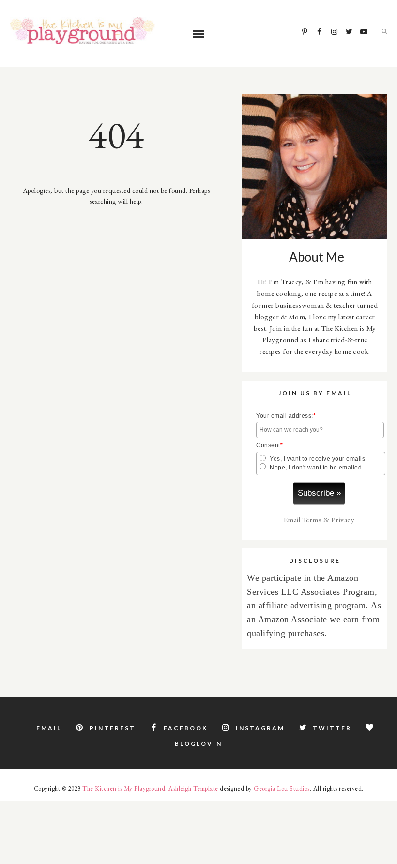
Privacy (343, 519)
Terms (312, 519)
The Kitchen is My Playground (123, 788)
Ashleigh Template (193, 788)
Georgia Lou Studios (282, 788)
